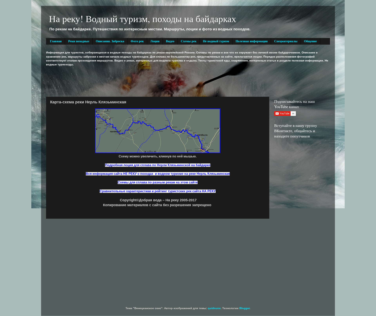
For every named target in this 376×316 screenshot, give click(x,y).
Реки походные (78, 41)
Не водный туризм (216, 41)
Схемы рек (188, 41)
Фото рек (137, 41)
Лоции (154, 41)
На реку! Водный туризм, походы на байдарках (142, 18)
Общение (310, 41)
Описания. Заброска (110, 41)
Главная (56, 41)
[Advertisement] (117, 81)
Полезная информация (252, 41)
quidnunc (214, 308)
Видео (170, 41)
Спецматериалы (285, 41)
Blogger (244, 308)
